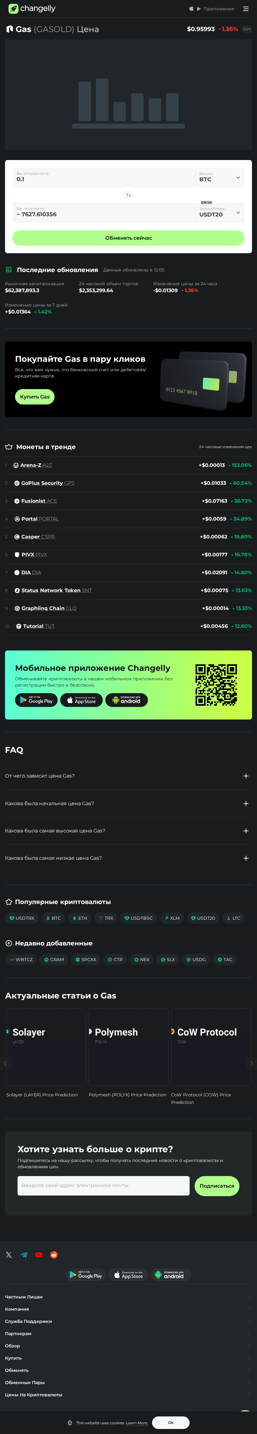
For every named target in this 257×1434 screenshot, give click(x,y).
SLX (167, 959)
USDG (196, 959)
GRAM (54, 959)
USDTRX (21, 918)
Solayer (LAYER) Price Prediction (42, 1095)
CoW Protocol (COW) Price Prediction (201, 1098)
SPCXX (85, 959)
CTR (115, 959)
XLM (172, 918)
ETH (79, 918)
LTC (233, 918)
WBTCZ (21, 959)
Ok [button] (171, 1422)
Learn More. (137, 1423)
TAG (225, 959)
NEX (141, 959)
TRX (105, 918)
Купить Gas (35, 397)
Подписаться (217, 1186)
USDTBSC (138, 918)
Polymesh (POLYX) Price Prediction (127, 1095)
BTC (53, 918)
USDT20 (203, 918)
